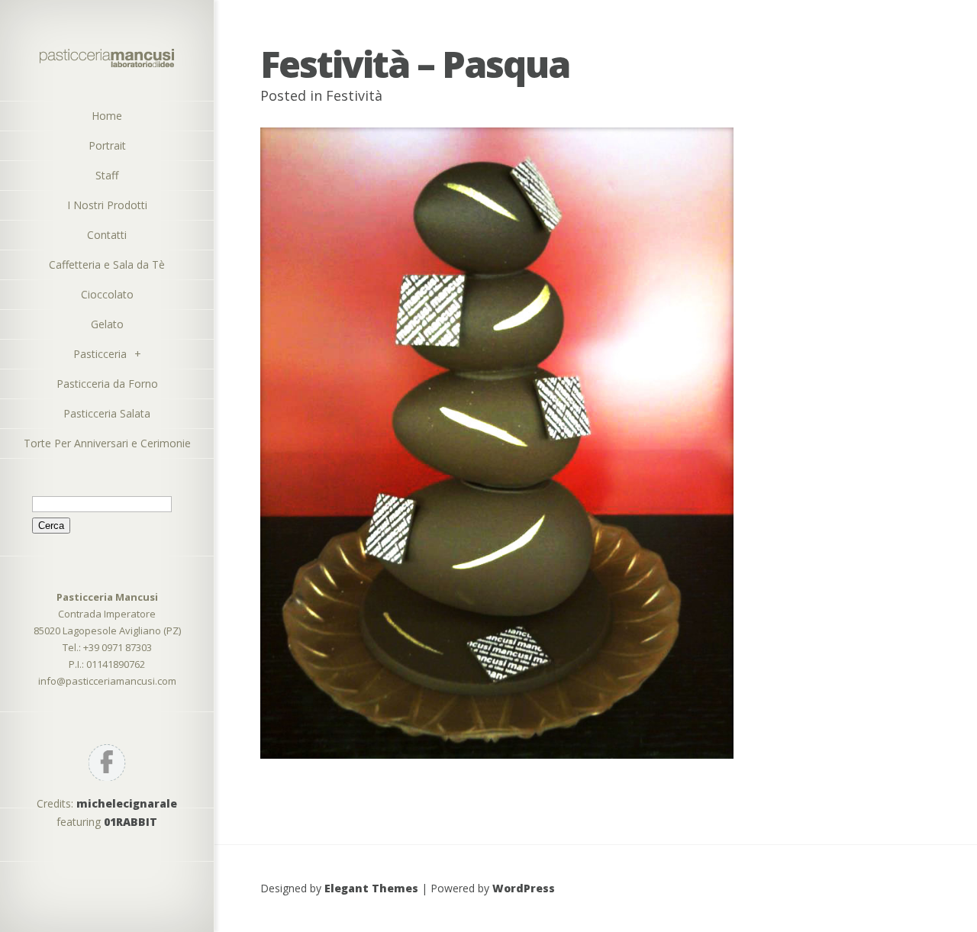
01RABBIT (130, 821)
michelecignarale (126, 803)
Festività (354, 95)
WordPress (523, 888)
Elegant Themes (371, 888)
